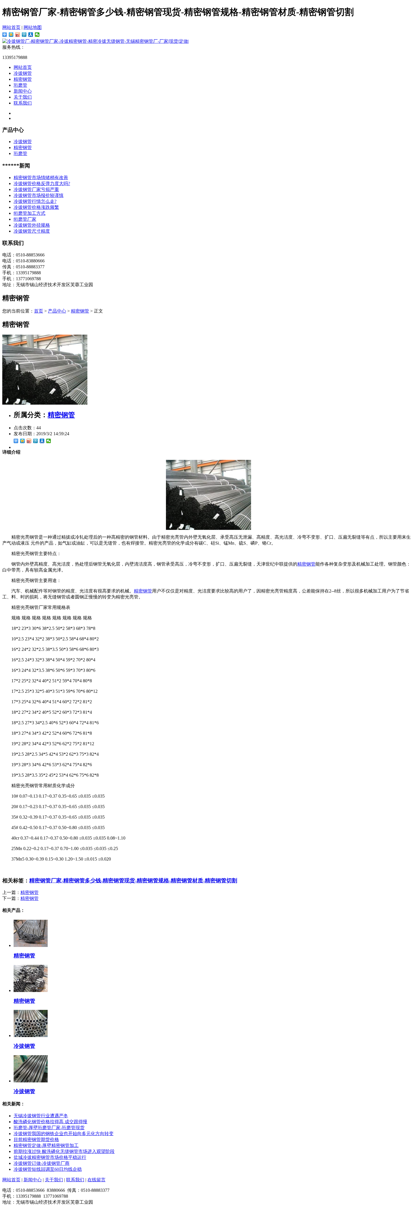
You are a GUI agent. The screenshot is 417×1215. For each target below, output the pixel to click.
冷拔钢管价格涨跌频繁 (36, 207)
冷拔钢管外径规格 (32, 225)
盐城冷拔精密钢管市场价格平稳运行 (50, 1157)
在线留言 (96, 1179)
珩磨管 (20, 85)
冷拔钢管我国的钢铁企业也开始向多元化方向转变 (63, 1133)
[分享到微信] (37, 34)
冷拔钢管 (23, 73)
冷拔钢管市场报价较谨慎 (39, 195)
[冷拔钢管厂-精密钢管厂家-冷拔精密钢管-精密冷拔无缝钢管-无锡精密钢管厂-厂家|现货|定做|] (95, 41)
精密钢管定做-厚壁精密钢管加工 (46, 1145)
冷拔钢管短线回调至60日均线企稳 (48, 1169)
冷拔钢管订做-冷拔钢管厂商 (42, 1163)
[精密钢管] (44, 403)
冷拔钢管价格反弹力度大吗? (42, 183)
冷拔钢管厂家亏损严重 (36, 189)
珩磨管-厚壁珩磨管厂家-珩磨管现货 (49, 1127)
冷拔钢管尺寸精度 (32, 231)
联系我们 (23, 103)
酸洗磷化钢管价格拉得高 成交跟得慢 (50, 1121)
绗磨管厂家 (25, 219)
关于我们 (23, 97)
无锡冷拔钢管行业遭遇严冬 (41, 1115)
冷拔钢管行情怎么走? (35, 201)
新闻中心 (23, 91)
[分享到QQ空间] (11, 34)
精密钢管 (23, 79)
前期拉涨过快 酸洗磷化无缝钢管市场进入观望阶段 (64, 1151)
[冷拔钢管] (31, 1035)
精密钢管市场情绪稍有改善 (41, 177)
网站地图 (33, 27)
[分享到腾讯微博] (24, 34)
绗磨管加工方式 (29, 213)
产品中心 (57, 311)
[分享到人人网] (30, 34)
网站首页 (11, 27)
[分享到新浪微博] (17, 34)
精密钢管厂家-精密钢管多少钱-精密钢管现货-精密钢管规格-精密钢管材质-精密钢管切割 (133, 880)
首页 (38, 311)
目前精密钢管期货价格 (36, 1139)
